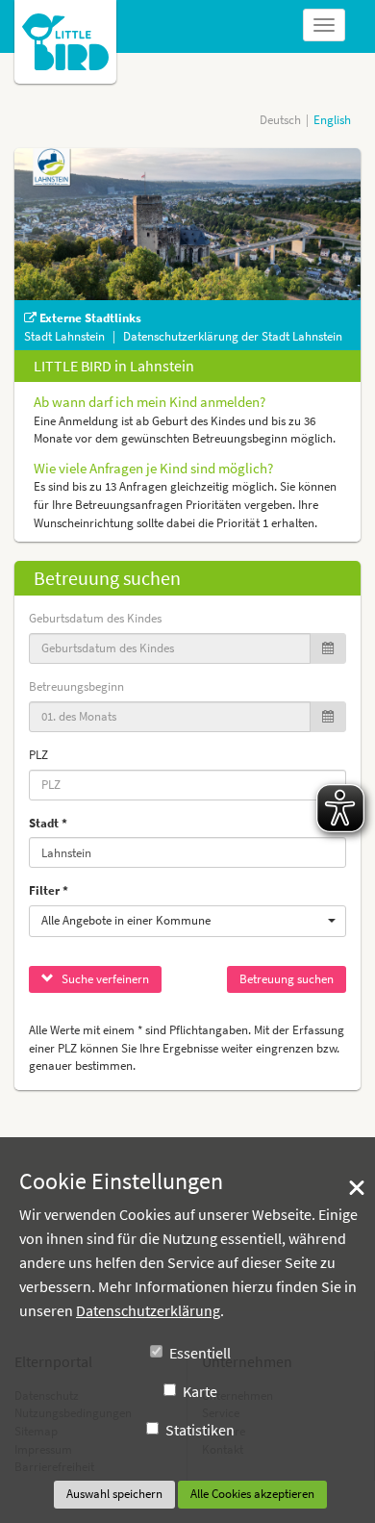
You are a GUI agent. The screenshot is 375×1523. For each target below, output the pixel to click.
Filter (44, 890)
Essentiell (200, 1352)
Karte (200, 1391)
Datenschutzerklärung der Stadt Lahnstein (232, 336)
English (332, 120)
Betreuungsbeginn (76, 686)
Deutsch (280, 120)
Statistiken (200, 1429)
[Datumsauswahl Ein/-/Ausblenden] (328, 649)
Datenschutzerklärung (148, 1310)
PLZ (38, 755)
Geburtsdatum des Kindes (95, 618)
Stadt (44, 823)
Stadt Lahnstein (66, 336)
